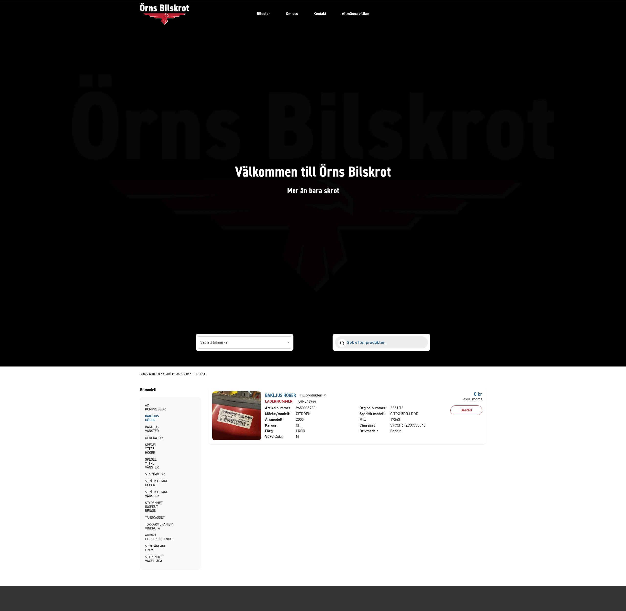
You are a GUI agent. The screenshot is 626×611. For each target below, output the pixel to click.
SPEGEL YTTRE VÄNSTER (152, 463)
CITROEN (154, 374)
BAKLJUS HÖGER (152, 418)
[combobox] (244, 342)
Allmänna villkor (355, 13)
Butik (143, 374)
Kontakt (319, 13)
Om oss (292, 13)
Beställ (466, 410)
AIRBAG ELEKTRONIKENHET (153, 537)
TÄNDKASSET (153, 517)
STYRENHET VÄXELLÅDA (153, 559)
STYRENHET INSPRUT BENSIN (153, 507)
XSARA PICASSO (173, 374)
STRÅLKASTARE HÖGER (153, 483)
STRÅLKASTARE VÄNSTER (153, 494)
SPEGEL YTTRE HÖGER (150, 449)
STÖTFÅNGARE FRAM (153, 548)
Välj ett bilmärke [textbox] (213, 342)
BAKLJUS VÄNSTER (152, 429)
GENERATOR (153, 438)
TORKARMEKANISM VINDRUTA (153, 526)
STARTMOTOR (153, 474)
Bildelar (263, 13)
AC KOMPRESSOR (153, 407)
